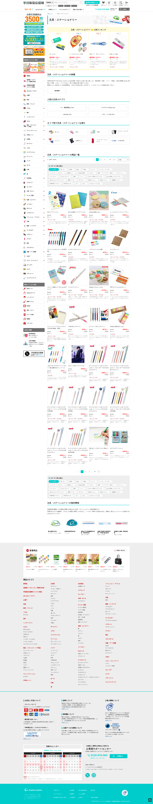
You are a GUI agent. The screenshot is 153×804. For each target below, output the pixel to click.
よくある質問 (82, 794)
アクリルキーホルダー (111, 620)
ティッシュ (54, 639)
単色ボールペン (92, 180)
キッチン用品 (82, 605)
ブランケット (109, 678)
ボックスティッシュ (56, 644)
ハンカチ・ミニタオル (29, 639)
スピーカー (81, 679)
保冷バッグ (53, 670)
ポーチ (52, 655)
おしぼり (25, 676)
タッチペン (81, 670)
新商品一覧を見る (121, 550)
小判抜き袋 (53, 660)
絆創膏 (25, 660)
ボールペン (81, 180)
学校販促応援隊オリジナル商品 (32, 592)
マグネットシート (110, 627)
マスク (25, 665)
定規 (78, 169)
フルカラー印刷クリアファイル (94, 176)
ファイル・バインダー (104, 169)
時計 (106, 635)
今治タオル (26, 634)
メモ (76, 183)
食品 (24, 604)
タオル (25, 627)
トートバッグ (54, 650)
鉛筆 (99, 173)
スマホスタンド (82, 672)
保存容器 (80, 612)
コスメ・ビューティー (112, 661)
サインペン (121, 173)
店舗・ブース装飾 (110, 643)
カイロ (107, 674)
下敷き (84, 169)
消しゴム (68, 5)
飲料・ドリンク (28, 608)
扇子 (24, 618)
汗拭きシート (26, 653)
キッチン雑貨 (81, 610)
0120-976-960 (103, 9)
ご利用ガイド (51, 9)
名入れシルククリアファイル (57, 180)
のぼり (107, 645)
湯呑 (79, 640)
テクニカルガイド (64, 9)
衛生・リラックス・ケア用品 (32, 648)
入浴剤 (25, 657)
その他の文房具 (81, 173)
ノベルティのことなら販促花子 (94, 767)
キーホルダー (108, 606)
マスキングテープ (64, 176)
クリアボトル (81, 601)
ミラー (107, 663)
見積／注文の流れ (77, 9)
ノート (81, 176)
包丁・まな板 (81, 617)
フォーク (80, 633)
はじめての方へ (40, 9)
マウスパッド (81, 656)
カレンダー (108, 670)
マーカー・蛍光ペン (109, 173)
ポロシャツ (108, 588)
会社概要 (72, 790)
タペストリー (108, 653)
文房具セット (70, 173)
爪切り (25, 662)
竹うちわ (25, 614)
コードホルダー (82, 682)
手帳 (74, 176)
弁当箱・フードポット (84, 614)
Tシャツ (74, 5)
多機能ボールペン (116, 180)
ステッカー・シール (110, 614)
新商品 (25, 583)
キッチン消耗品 (82, 607)
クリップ (93, 169)
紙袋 (52, 674)
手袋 (106, 597)
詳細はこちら (26, 738)
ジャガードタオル (28, 641)
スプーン (80, 631)
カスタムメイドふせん (94, 183)
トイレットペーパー (28, 670)
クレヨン (91, 173)
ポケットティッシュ (56, 641)
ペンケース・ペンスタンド (56, 173)
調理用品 (80, 619)
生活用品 (80, 583)
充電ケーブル (81, 665)
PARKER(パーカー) (54, 183)
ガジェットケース (82, 684)
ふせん (83, 183)
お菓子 (25, 600)
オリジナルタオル (28, 631)
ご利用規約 (72, 797)
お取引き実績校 (94, 797)
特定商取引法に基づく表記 (59, 797)
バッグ (53, 647)
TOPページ (50, 13)
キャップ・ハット (110, 593)
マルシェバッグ (55, 662)
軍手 (106, 600)
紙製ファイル (71, 180)
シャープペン (53, 176)
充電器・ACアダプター (84, 667)
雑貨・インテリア (110, 604)
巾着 (52, 657)
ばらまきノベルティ (29, 596)
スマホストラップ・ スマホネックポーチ (88, 677)
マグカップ (81, 590)
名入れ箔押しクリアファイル (113, 176)
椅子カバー (108, 650)
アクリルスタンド (110, 609)
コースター (81, 643)
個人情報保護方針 (83, 790)
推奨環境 (72, 794)
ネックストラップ (110, 682)
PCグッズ (81, 651)
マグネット (108, 624)
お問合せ (124, 9)
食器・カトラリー (82, 622)
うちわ (61, 5)
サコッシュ (53, 667)
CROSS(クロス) (67, 183)
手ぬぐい (25, 636)
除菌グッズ (26, 667)
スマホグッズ (82, 660)
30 (110, 159)
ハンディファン (28, 622)
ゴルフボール (109, 639)
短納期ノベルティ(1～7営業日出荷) (33, 587)
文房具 (70, 169)
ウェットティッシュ (28, 650)
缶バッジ (107, 611)
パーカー (107, 591)
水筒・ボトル (82, 598)
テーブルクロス (109, 648)
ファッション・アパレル (112, 583)
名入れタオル (26, 629)
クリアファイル (55, 601)
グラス (80, 638)
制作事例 (93, 790)
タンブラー (81, 594)
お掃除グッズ (81, 586)
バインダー (53, 620)
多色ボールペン (103, 180)
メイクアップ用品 (110, 666)
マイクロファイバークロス (30, 644)
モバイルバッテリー (83, 662)
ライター (108, 631)
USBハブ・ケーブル (83, 653)
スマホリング (81, 674)
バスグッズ (26, 655)
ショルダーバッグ (55, 665)
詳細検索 (49, 2)
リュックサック (55, 672)
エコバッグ (53, 653)
